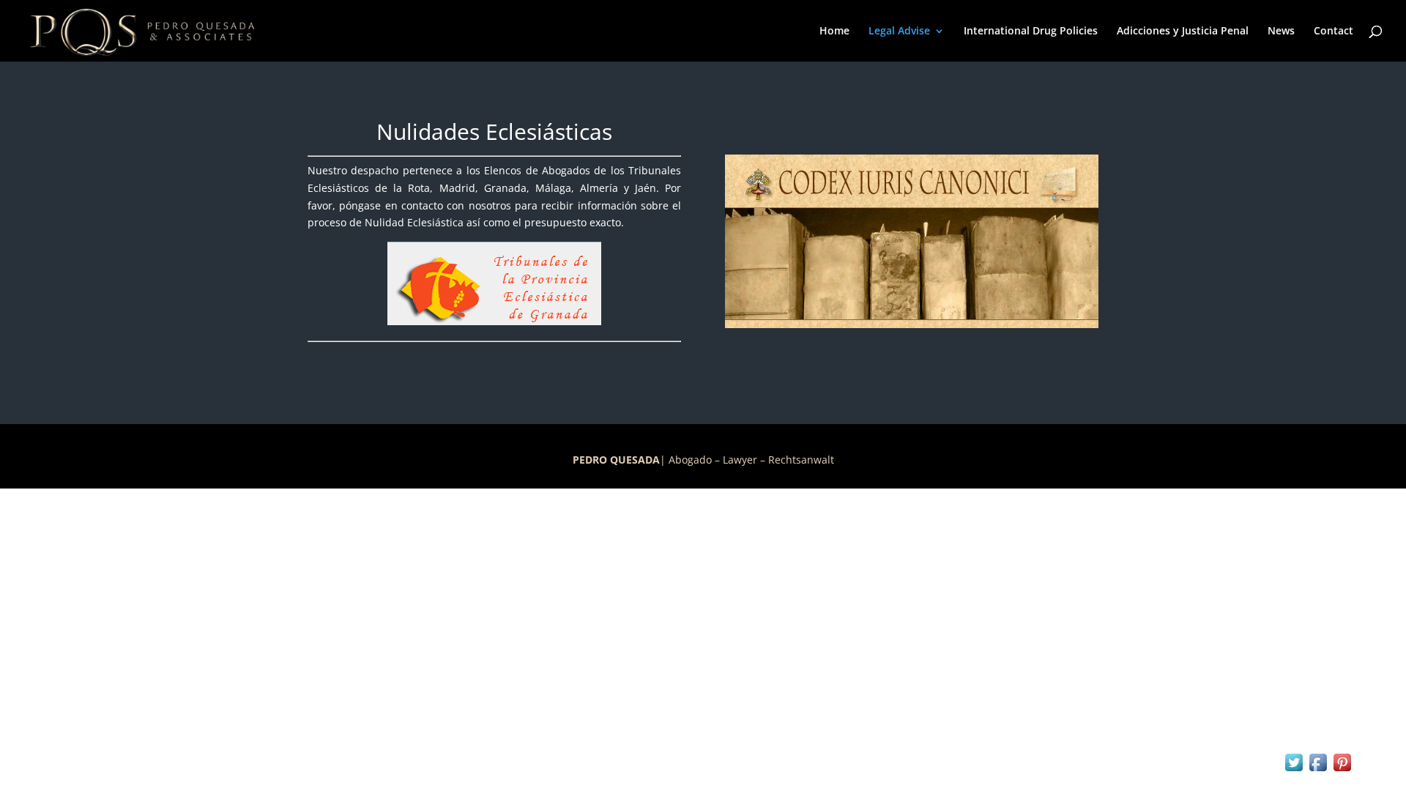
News (1281, 31)
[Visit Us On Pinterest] (1342, 770)
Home (834, 31)
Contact (1333, 31)
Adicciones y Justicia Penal (1183, 31)
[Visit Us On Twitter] (1294, 770)
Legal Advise (899, 31)
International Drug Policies (1031, 31)
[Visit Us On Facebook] (1318, 770)
